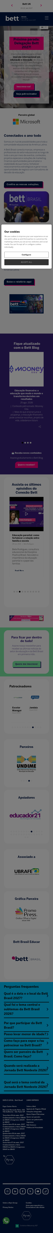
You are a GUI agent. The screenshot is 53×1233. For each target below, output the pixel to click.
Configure (26, 255)
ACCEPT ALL (26, 262)
